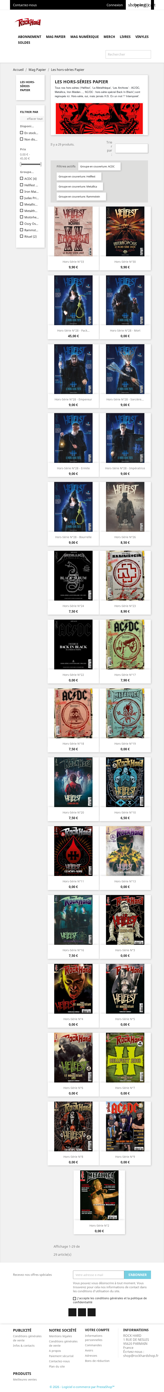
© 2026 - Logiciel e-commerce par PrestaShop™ (82, 1387)
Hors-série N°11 (73, 881)
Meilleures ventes (25, 1379)
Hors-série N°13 (125, 881)
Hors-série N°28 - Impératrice (125, 468)
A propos (55, 1351)
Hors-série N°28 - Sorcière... (125, 399)
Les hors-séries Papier (27, 86)
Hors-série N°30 (125, 262)
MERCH (109, 37)
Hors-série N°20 (73, 812)
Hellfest (31, 185)
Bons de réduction (97, 1361)
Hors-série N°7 (125, 1088)
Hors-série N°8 (73, 1157)
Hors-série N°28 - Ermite (73, 468)
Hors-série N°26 (125, 537)
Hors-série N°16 (73, 950)
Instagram (92, 1312)
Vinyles (142, 37)
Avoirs (89, 1350)
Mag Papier (56, 37)
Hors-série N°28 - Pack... (73, 330)
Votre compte (97, 1330)
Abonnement (29, 37)
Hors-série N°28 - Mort (125, 330)
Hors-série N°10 (125, 812)
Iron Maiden (31, 191)
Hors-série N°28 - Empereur (73, 399)
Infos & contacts (24, 1345)
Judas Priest (31, 198)
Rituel (30, 236)
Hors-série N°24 (73, 606)
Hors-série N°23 (125, 606)
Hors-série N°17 (125, 675)
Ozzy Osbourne (31, 224)
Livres (125, 37)
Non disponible (31, 139)
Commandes (93, 1345)
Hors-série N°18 (73, 743)
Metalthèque (31, 211)
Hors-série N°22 (73, 675)
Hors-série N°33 (73, 262)
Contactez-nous (25, 5)
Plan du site (57, 1366)
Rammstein (31, 230)
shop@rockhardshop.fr (141, 1355)
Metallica (31, 204)
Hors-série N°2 (99, 1225)
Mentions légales (60, 1336)
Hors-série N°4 (73, 1019)
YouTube (82, 1312)
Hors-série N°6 (73, 1088)
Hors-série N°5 (125, 1019)
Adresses (91, 1355)
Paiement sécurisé (61, 1356)
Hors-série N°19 (125, 743)
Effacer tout (32, 119)
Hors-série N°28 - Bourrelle (73, 537)
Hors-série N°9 (125, 1157)
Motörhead (31, 217)
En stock (31, 133)
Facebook (72, 1312)
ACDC (30, 179)
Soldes (24, 42)
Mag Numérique (84, 37)
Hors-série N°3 (125, 950)
